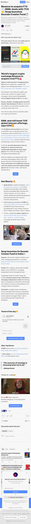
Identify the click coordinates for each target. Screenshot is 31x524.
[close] (27, 473)
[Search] (28, 449)
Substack (8, 521)
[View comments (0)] (7, 30)
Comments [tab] (4, 431)
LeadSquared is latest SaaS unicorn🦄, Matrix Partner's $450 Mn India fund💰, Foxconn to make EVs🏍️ (11, 467)
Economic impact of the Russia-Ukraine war (10, 454)
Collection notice (26, 513)
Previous (6, 421)
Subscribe (22, 2)
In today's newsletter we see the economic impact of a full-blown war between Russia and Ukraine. (11, 457)
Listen (27, 26)
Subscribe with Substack (16, 497)
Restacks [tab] (11, 431)
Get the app (23, 517)
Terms (19, 513)
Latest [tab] (6, 449)
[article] (15, 457)
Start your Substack (12, 517)
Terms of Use (22, 500)
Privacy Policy (15, 503)
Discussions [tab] (12, 449)
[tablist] (7, 431)
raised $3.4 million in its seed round (15, 204)
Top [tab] (3, 449)
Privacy (15, 513)
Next (26, 421)
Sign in (28, 2)
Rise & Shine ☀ (8, 25)
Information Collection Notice (18, 502)
